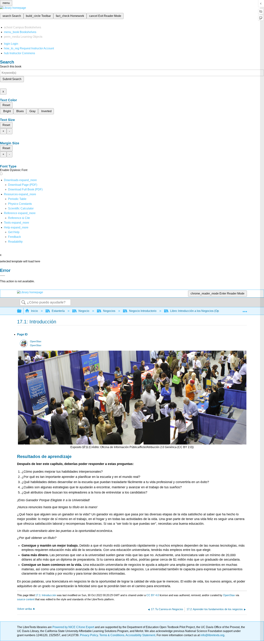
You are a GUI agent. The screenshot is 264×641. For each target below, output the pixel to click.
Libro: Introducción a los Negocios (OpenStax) (200, 310)
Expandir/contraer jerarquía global (21, 311)
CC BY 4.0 (152, 595)
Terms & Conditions (111, 635)
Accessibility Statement (140, 635)
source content (25, 599)
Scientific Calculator (21, 208)
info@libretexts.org (212, 635)
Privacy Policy (89, 635)
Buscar (23, 303)
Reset (6, 105)
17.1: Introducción (45, 595)
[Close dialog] (2, 275)
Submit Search (12, 79)
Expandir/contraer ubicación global (245, 310)
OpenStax (35, 341)
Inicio (34, 310)
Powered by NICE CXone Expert (73, 627)
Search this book (10, 66)
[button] (14, 236)
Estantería (58, 310)
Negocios (109, 310)
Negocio (84, 310)
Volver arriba (24, 608)
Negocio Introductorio (142, 310)
